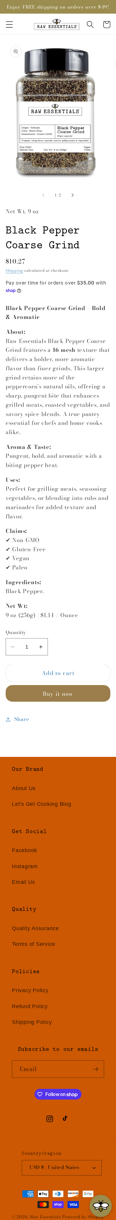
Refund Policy (30, 1006)
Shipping (14, 270)
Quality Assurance (35, 928)
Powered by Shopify (83, 1217)
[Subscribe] (95, 1069)
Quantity (16, 632)
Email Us (23, 882)
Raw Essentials (45, 1217)
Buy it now (58, 694)
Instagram (25, 866)
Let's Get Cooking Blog (41, 804)
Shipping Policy (32, 1022)
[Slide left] (43, 194)
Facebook (24, 850)
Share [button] (21, 719)
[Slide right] (72, 194)
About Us (24, 788)
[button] (9, 24)
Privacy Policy (30, 990)
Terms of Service (33, 944)
